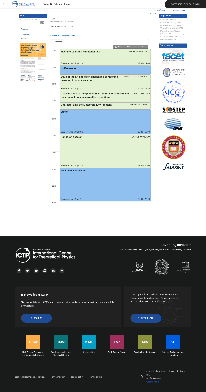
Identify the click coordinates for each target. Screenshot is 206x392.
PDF (149, 14)
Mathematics (89, 352)
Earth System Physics (117, 352)
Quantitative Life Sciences (145, 352)
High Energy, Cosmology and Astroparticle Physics (33, 353)
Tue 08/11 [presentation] (57, 41)
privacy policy (58, 377)
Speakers (25, 38)
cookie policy (77, 377)
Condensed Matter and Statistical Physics (61, 353)
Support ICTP (146, 318)
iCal (154, 14)
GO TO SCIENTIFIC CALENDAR (185, 4)
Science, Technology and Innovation (173, 353)
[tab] (57, 41)
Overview (24, 29)
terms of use (96, 377)
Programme (25, 34)
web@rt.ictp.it (152, 382)
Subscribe (36, 318)
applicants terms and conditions (30, 377)
